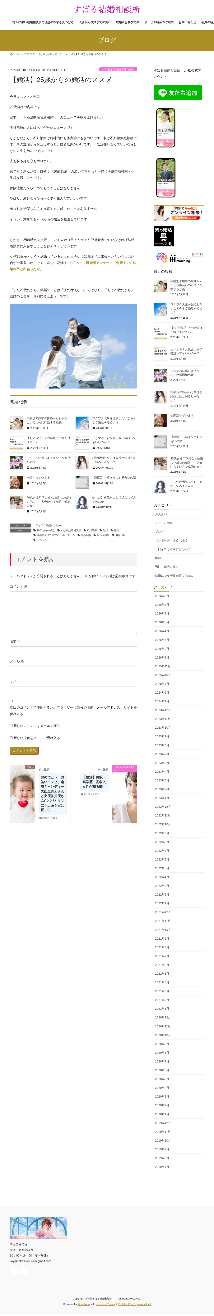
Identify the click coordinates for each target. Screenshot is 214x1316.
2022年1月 (162, 903)
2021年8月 (162, 947)
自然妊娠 (121, 535)
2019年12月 (163, 1123)
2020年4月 (162, 1087)
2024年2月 (162, 692)
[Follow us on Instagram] (24, 1271)
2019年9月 (162, 1149)
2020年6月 (162, 1070)
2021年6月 (162, 964)
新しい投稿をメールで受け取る (36, 738)
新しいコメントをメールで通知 (36, 726)
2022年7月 (162, 850)
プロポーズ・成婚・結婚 (171, 540)
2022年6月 (162, 859)
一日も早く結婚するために (118, 69)
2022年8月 (162, 842)
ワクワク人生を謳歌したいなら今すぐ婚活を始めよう (186, 308)
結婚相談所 (103, 535)
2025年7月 (162, 683)
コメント (18, 586)
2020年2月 (162, 1105)
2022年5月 (162, 868)
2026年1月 (162, 657)
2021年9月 (162, 938)
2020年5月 (162, 1079)
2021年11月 (163, 920)
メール (17, 661)
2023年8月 (162, 745)
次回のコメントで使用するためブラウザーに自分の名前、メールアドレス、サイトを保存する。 (73, 710)
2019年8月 (162, 1158)
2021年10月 (163, 929)
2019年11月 (163, 1131)
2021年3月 (162, 991)
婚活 (116, 530)
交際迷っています (38, 477)
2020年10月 (163, 1035)
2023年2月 (162, 789)
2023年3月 (162, 780)
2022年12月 (163, 806)
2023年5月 (162, 763)
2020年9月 (162, 1044)
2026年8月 (162, 596)
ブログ (159, 531)
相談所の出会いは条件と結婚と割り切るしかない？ (186, 396)
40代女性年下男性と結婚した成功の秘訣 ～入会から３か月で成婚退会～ (49, 501)
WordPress (84, 1304)
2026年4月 (162, 631)
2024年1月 (162, 701)
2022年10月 (163, 824)
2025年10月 (163, 675)
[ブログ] (22, 780)
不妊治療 (92, 530)
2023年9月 (162, 736)
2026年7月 (162, 604)
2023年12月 (163, 710)
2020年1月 (162, 1114)
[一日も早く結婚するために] (124, 780)
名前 (15, 641)
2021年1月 (162, 1008)
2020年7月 (162, 1061)
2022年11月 (163, 815)
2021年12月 (163, 912)
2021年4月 (162, 982)
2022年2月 (162, 894)
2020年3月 (162, 1096)
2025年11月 (163, 666)
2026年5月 (162, 622)
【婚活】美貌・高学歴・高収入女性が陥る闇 (94, 781)
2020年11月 (163, 1026)
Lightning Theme (105, 1304)
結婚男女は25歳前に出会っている (56, 535)
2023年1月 (162, 798)
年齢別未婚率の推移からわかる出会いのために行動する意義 (186, 285)
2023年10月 (163, 727)
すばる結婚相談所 (71, 530)
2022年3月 (162, 885)
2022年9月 (162, 833)
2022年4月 (162, 877)
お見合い (161, 514)
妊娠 (105, 530)
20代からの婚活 (46, 530)
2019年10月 (163, 1140)
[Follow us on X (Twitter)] (14, 1271)
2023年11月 (163, 718)
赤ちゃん (42, 540)
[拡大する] (172, 111)
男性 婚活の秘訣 (166, 566)
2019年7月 (162, 1166)
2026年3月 (162, 639)
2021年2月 (162, 1000)
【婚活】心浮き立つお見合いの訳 (114, 477)
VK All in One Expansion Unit (134, 1304)
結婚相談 (86, 535)
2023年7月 (162, 754)
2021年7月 (162, 956)
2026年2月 (162, 648)
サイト (15, 681)
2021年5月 (162, 973)
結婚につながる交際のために (174, 575)
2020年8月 (162, 1052)
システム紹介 (164, 523)
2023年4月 (162, 771)
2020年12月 (163, 1017)
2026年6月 (162, 613)
